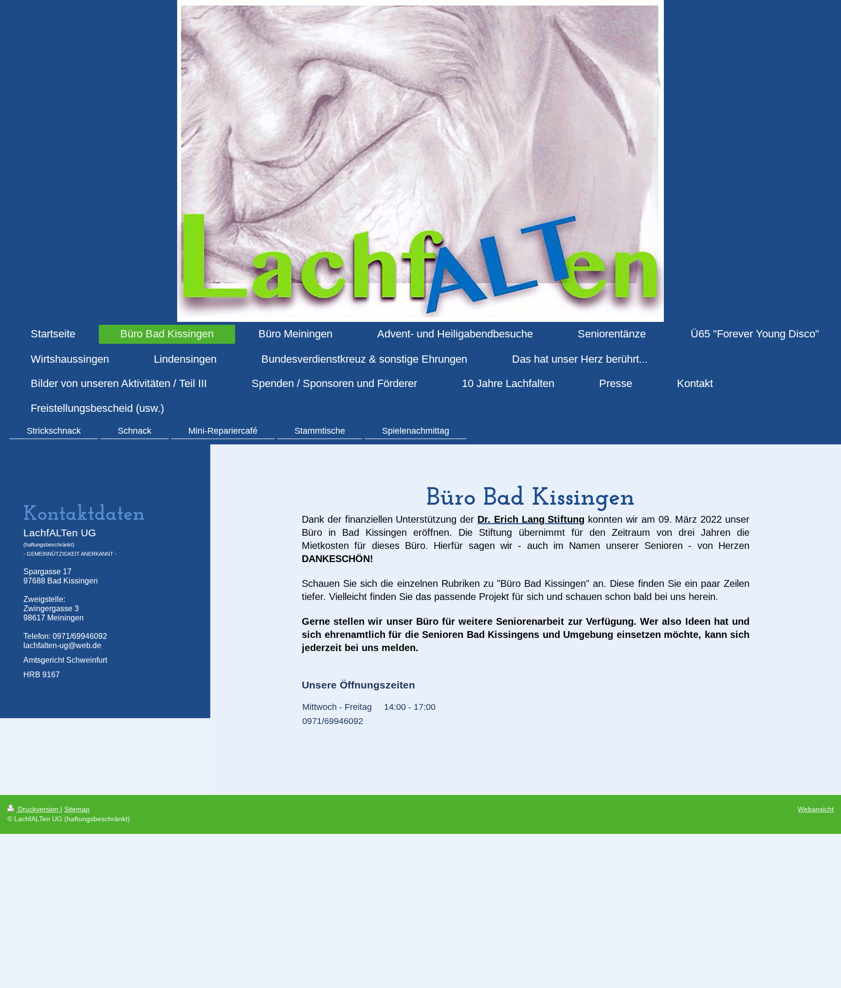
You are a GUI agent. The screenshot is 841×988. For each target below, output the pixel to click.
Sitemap (77, 809)
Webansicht (816, 809)
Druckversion (38, 809)
